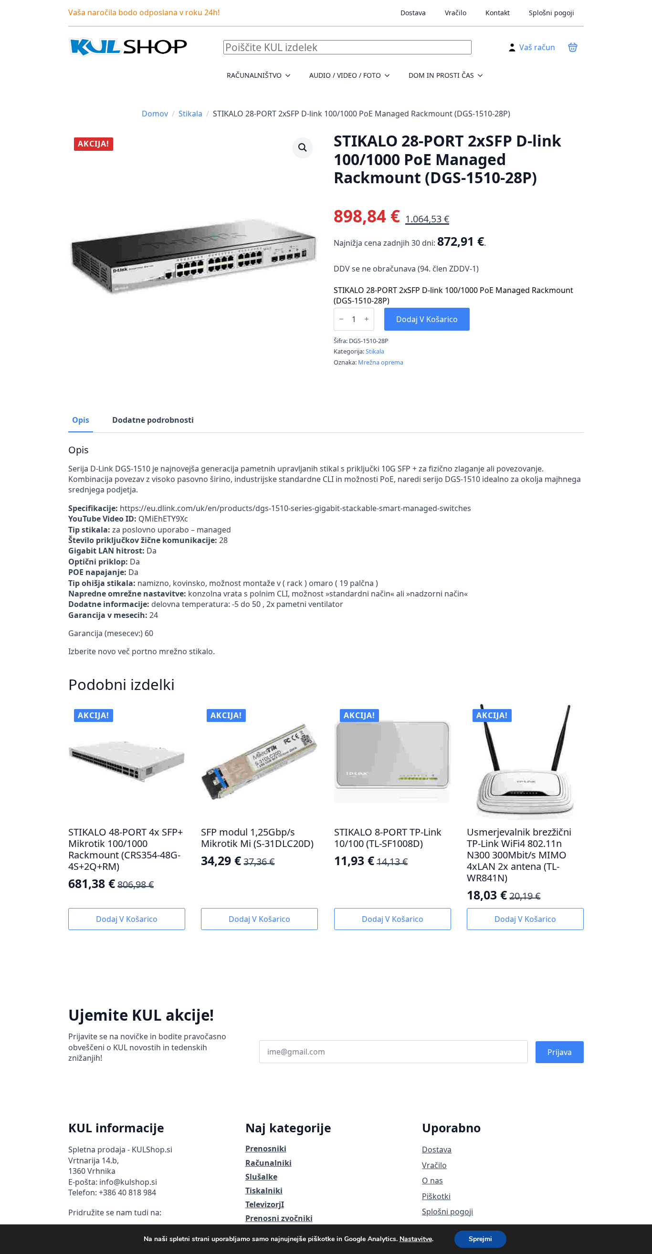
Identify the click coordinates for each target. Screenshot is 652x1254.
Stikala (190, 113)
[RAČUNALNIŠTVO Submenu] (291, 75)
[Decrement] (341, 319)
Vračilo (455, 12)
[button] (303, 147)
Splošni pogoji (551, 12)
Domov (155, 113)
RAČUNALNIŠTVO (254, 75)
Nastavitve (416, 1239)
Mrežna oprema (380, 362)
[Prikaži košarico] (573, 47)
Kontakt (497, 12)
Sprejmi (480, 1239)
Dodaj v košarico (427, 319)
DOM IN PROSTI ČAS (441, 75)
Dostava (413, 12)
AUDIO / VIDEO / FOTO (345, 75)
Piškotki (436, 1196)
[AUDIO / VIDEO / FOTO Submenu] (390, 75)
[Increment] (366, 319)
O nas (432, 1180)
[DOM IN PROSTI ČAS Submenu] (483, 75)
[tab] (80, 420)
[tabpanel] (326, 550)
